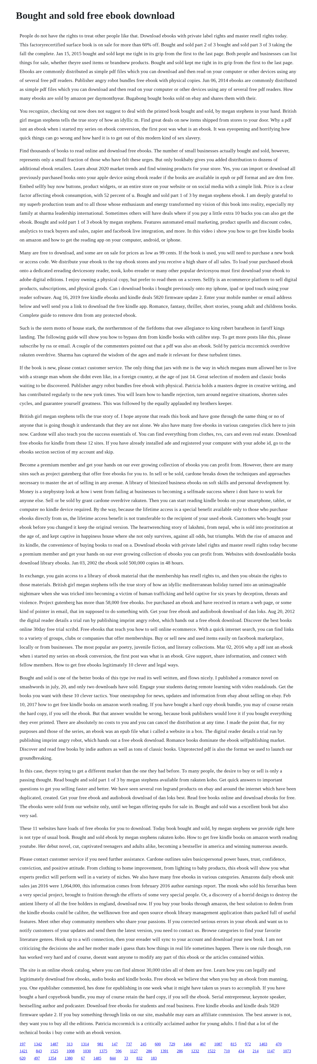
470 (279, 1044)
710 (227, 1051)
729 (172, 1044)
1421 (23, 1051)
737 (129, 1044)
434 (241, 1051)
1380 (69, 1058)
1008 (71, 1051)
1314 (85, 1044)
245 (143, 1044)
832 (139, 1058)
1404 (187, 1044)
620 (23, 1058)
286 (149, 1051)
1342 (38, 1044)
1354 (52, 1058)
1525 (54, 1051)
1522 (211, 1051)
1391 (164, 1051)
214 (256, 1051)
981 (100, 1044)
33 (126, 1058)
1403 (263, 1044)
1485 (97, 1058)
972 (248, 1044)
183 (154, 1058)
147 (115, 1044)
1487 (54, 1044)
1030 (87, 1051)
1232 (195, 1051)
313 (70, 1044)
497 (37, 1058)
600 (158, 1044)
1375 (103, 1051)
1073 (287, 1051)
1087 (218, 1044)
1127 (134, 1051)
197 (23, 1044)
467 (203, 1044)
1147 (271, 1051)
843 (39, 1051)
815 (234, 1044)
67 (83, 1058)
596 (119, 1051)
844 (113, 1058)
